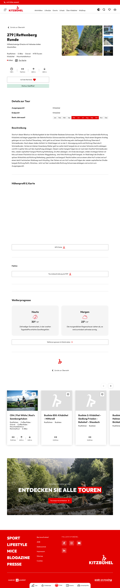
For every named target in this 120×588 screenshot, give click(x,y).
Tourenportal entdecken (58, 500)
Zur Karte (22, 60)
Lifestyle (48, 10)
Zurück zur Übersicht (17, 27)
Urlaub (62, 10)
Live (36, 585)
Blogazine (18, 557)
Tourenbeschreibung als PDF (58, 274)
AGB (38, 542)
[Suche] (103, 9)
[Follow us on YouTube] (79, 543)
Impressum (41, 551)
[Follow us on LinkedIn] (64, 550)
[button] (5, 9)
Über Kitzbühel (71, 10)
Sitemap (40, 556)
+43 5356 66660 (12, 2)
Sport (13, 538)
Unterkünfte (85, 585)
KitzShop (82, 10)
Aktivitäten (39, 10)
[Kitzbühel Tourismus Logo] (16, 8)
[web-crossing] (103, 580)
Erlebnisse (47, 585)
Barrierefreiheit (43, 537)
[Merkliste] (109, 9)
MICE (12, 551)
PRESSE (14, 564)
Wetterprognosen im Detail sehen (58, 342)
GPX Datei (58, 247)
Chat (60, 585)
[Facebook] (64, 543)
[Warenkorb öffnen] (115, 9)
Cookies (40, 561)
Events (55, 10)
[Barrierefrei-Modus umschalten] (99, 9)
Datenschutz (41, 547)
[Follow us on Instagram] (71, 543)
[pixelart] (17, 580)
